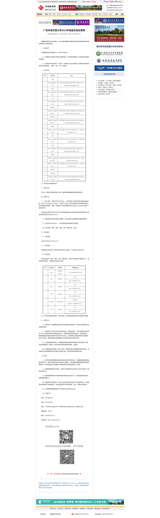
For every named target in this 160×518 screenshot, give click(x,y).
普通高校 (100, 83)
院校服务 (82, 508)
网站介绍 (53, 508)
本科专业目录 (101, 89)
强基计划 (105, 87)
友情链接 (90, 508)
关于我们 (60, 508)
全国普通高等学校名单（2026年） (114, 7)
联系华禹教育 (106, 508)
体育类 (114, 85)
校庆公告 (108, 94)
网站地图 (97, 508)
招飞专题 (119, 85)
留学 (117, 14)
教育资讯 (39, 14)
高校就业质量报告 (112, 91)
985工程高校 (101, 80)
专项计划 (110, 87)
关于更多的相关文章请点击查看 (64, 474)
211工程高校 (108, 80)
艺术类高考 (101, 85)
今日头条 (119, 1)
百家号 (107, 1)
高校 (76, 14)
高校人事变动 (101, 94)
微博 (113, 1)
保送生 (100, 87)
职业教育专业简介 (110, 89)
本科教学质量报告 (102, 91)
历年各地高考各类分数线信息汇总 (114, 10)
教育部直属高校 (116, 80)
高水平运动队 (108, 85)
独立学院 (111, 83)
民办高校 (106, 83)
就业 (122, 14)
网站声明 (68, 508)
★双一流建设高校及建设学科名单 (114, 5)
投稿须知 (75, 508)
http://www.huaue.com (53, 34)
